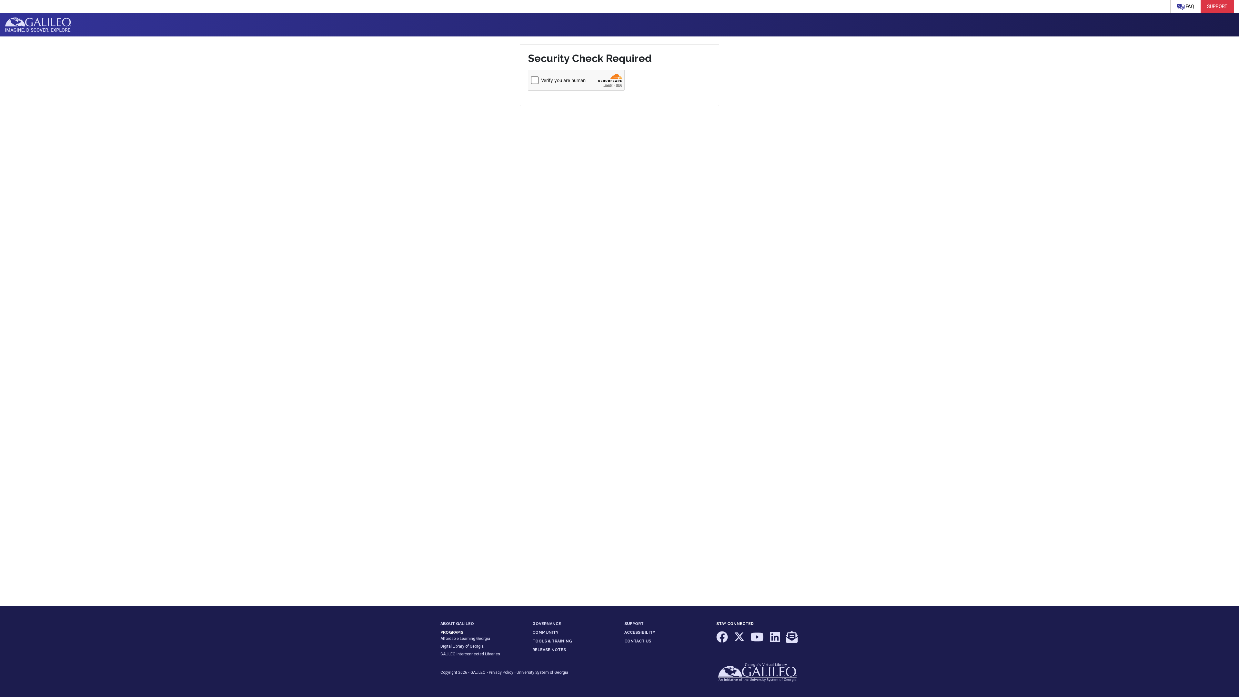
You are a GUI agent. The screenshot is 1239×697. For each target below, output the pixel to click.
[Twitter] (739, 640)
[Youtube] (757, 640)
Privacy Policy (501, 672)
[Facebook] (722, 640)
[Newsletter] (792, 640)
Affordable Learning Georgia (465, 638)
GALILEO (478, 672)
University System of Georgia (542, 672)
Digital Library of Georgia (462, 646)
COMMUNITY (545, 632)
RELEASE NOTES (549, 650)
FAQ (1189, 6)
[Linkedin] (775, 640)
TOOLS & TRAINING (552, 641)
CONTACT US (637, 641)
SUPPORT (634, 623)
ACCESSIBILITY (639, 632)
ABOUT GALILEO (457, 623)
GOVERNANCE (546, 623)
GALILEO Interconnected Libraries (470, 654)
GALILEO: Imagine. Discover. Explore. (38, 25)
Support (1217, 6)
